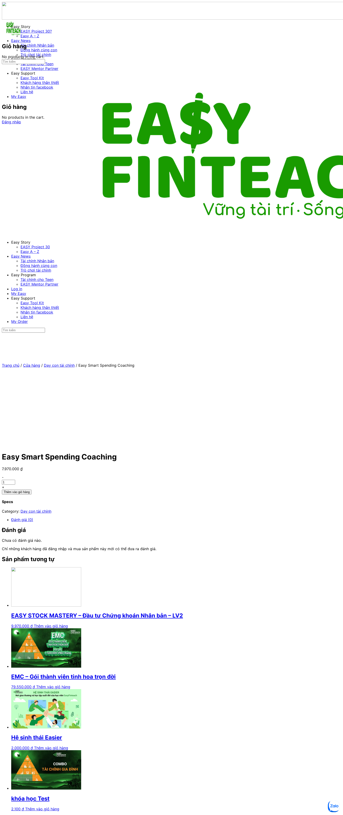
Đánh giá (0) (22, 519)
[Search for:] (23, 61)
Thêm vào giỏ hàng (17, 492)
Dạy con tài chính (59, 365)
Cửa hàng (31, 365)
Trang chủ (10, 365)
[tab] (176, 519)
